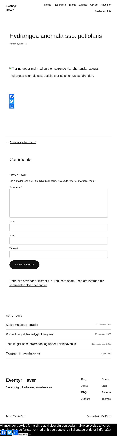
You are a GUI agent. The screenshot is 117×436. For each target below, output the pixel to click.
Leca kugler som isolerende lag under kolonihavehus (41, 344)
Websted (13, 248)
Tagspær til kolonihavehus (23, 353)
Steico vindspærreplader (22, 324)
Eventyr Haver (21, 380)
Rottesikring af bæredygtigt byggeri (29, 334)
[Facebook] (58, 96)
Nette (22, 43)
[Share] (58, 106)
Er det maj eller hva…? (23, 142)
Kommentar (15, 187)
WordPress (106, 416)
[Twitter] (58, 101)
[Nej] (29, 434)
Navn (11, 221)
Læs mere (22, 434)
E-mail (12, 235)
